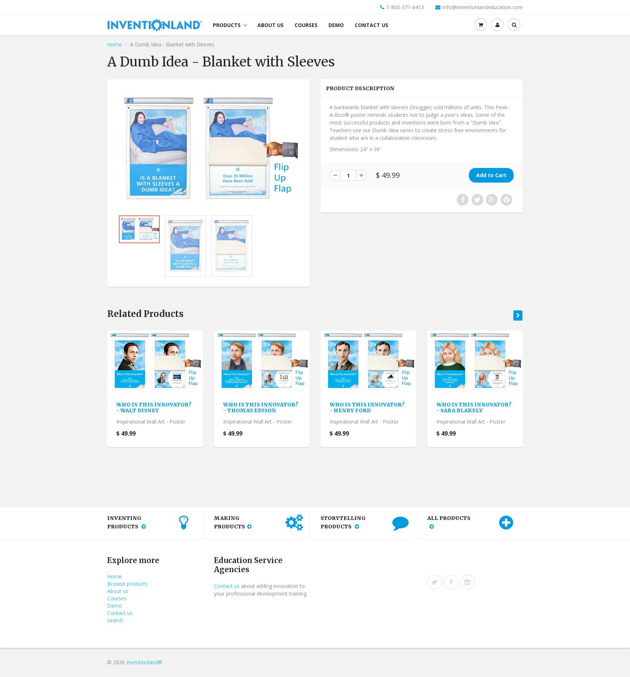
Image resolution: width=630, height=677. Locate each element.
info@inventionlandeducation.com (483, 7)
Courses (306, 25)
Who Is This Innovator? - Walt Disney (153, 407)
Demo (336, 25)
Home (114, 44)
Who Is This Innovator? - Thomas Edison (260, 407)
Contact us (371, 25)
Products (227, 25)
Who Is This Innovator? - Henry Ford (367, 407)
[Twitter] (434, 582)
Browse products (127, 583)
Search (115, 620)
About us (270, 25)
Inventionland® (144, 662)
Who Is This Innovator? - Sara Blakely (474, 407)
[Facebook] (451, 582)
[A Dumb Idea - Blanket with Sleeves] (208, 149)
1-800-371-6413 (405, 7)
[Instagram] (467, 582)
